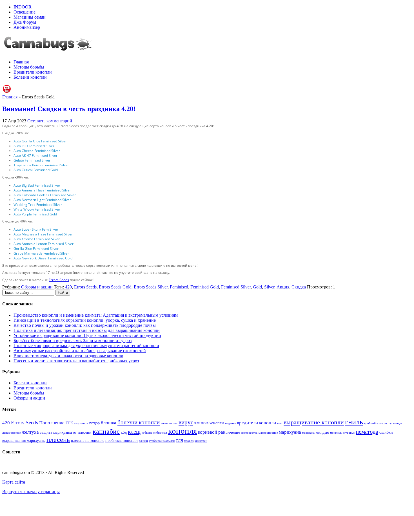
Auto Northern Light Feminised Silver (42, 199)
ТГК (69, 423)
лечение (233, 432)
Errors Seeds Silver (151, 287)
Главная (21, 61)
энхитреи (201, 440)
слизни (143, 440)
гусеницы (395, 423)
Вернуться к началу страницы (31, 491)
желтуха (30, 432)
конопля (182, 430)
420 (68, 287)
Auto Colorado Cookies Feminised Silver (45, 195)
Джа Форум (25, 22)
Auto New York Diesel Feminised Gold (43, 258)
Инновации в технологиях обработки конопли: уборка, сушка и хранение (85, 320)
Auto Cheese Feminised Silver (37, 150)
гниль (354, 422)
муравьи (349, 432)
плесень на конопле (87, 440)
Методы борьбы (29, 67)
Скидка (298, 287)
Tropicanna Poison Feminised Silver (41, 165)
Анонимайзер (27, 27)
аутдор (94, 423)
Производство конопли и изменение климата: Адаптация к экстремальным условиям (96, 315)
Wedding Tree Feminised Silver (38, 204)
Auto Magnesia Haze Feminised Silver (43, 234)
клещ (134, 432)
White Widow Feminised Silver (37, 209)
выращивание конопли (314, 422)
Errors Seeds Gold (115, 287)
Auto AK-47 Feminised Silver (35, 155)
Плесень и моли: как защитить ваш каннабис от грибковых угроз (76, 360)
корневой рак (211, 432)
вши (279, 423)
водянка (230, 423)
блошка (108, 422)
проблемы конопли (121, 440)
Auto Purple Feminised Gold (35, 214)
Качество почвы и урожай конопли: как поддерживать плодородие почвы (85, 325)
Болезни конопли (30, 77)
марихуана (290, 432)
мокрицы (336, 432)
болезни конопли (138, 422)
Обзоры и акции (37, 287)
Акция (283, 287)
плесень (58, 439)
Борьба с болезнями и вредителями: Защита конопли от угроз (73, 340)
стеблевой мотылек (162, 440)
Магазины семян (30, 17)
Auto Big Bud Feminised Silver (37, 185)
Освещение (24, 12)
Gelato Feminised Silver (32, 160)
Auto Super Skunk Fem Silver (36, 229)
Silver (269, 287)
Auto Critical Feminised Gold (36, 169)
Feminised (179, 287)
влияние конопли (209, 423)
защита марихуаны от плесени (66, 432)
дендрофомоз (11, 432)
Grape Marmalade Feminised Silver (41, 253)
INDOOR (23, 7)
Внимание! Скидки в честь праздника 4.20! (68, 109)
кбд (124, 432)
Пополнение (51, 422)
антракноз (81, 423)
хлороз (188, 440)
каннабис (106, 431)
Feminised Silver (236, 287)
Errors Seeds (59, 279)
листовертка (249, 432)
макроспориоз (268, 432)
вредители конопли (256, 422)
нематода (367, 432)
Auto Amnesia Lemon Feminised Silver (44, 243)
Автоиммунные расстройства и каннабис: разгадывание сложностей (80, 350)
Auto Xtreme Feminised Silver (37, 239)
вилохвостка (169, 423)
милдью (322, 432)
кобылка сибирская (154, 432)
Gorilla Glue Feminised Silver (36, 248)
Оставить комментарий (49, 120)
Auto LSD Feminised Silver (34, 146)
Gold (257, 287)
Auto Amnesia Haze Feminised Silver (42, 190)
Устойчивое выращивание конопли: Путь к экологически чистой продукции (87, 335)
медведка (308, 432)
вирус (186, 422)
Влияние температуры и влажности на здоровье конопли (68, 355)
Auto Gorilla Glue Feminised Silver (40, 141)
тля (179, 440)
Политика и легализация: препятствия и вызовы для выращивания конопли (87, 330)
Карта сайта (13, 482)
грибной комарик (376, 423)
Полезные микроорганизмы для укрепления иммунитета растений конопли (86, 345)
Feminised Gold (204, 287)
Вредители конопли (33, 72)
